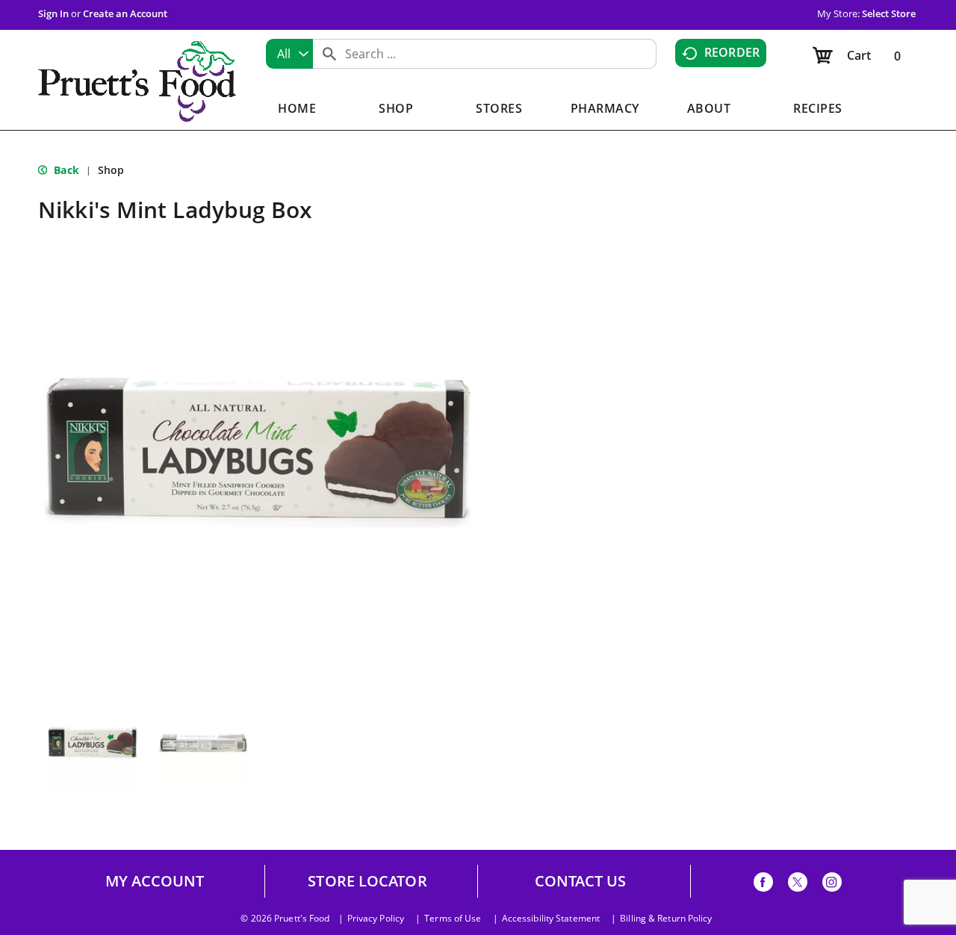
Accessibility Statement (551, 918)
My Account (155, 881)
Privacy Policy (375, 918)
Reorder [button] (732, 52)
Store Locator (367, 881)
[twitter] (797, 884)
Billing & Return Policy (666, 918)
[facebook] (763, 884)
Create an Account (125, 13)
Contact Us (581, 881)
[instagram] (832, 884)
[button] (92, 743)
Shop (111, 170)
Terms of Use (452, 918)
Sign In (53, 13)
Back (65, 170)
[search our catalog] (329, 54)
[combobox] (289, 54)
